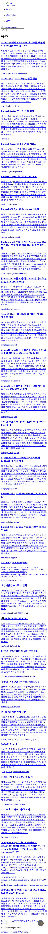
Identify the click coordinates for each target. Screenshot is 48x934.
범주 (8, 21)
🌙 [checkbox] (41, 923)
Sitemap (25, 932)
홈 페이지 (10, 9)
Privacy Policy (6, 932)
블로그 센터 (11, 15)
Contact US (17, 932)
